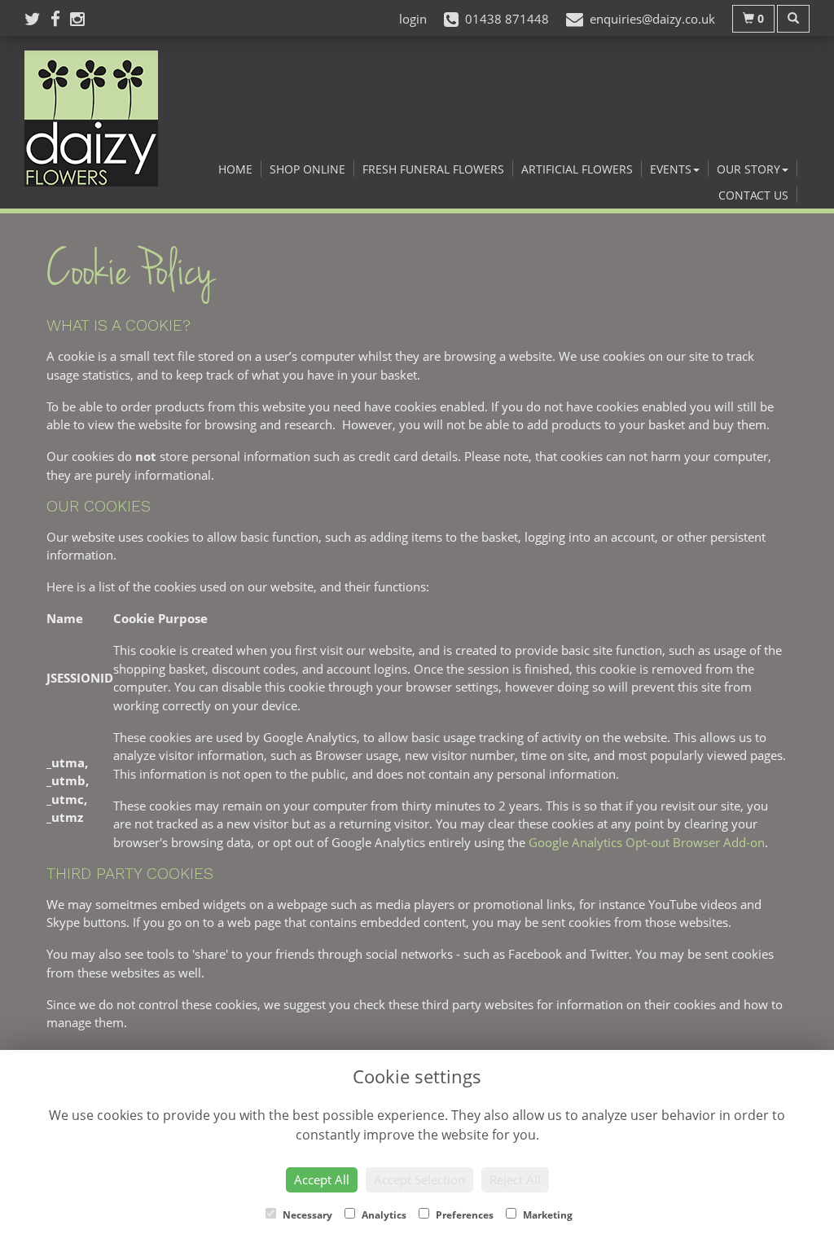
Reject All (515, 1179)
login (413, 19)
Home (235, 169)
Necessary (306, 1215)
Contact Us (753, 195)
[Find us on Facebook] (60, 18)
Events (670, 169)
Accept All (321, 1179)
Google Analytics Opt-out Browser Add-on (647, 842)
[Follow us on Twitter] (37, 18)
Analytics (382, 1215)
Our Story (748, 169)
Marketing (546, 1215)
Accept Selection (419, 1179)
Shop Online (307, 169)
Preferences (463, 1215)
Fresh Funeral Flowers (433, 169)
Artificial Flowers (577, 169)
